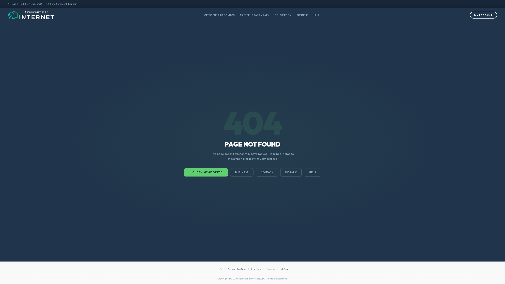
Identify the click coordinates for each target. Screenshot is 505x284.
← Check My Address (206, 172)
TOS (219, 269)
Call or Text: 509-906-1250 (26, 3)
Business (302, 15)
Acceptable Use (237, 269)
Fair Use (256, 269)
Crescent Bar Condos (219, 15)
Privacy (271, 269)
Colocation (283, 15)
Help (316, 15)
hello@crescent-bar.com (63, 3)
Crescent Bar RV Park (254, 15)
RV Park (291, 172)
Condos (267, 172)
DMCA (284, 269)
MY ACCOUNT (483, 15)
